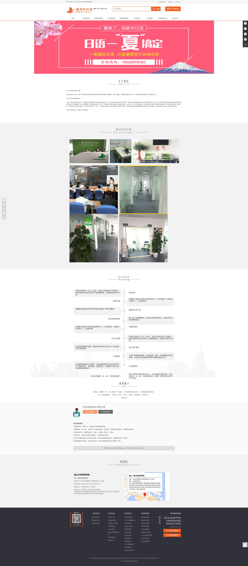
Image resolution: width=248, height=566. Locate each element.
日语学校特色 (96, 523)
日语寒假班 (128, 532)
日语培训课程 (98, 18)
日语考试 (111, 540)
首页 (72, 18)
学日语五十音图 (113, 523)
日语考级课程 (145, 526)
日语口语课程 (145, 538)
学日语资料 (111, 526)
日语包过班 (128, 541)
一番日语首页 (96, 513)
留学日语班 (128, 535)
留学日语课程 (145, 523)
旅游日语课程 (145, 529)
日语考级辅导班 (129, 544)
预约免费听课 (173, 535)
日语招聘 (150, 18)
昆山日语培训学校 (115, 561)
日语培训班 (85, 18)
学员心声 (175, 18)
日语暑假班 (128, 538)
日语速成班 (128, 547)
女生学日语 (111, 529)
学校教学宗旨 (96, 520)
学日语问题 (111, 18)
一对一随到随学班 (130, 520)
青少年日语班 (129, 526)
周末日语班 (128, 523)
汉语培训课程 (145, 541)
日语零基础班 (129, 517)
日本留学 (137, 18)
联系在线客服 (174, 9)
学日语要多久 (112, 537)
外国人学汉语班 (129, 550)
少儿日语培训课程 (146, 535)
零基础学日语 (112, 520)
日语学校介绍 (162, 18)
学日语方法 (111, 517)
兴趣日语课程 (145, 520)
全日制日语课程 (146, 532)
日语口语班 (128, 529)
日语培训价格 (124, 18)
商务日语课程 (145, 517)
